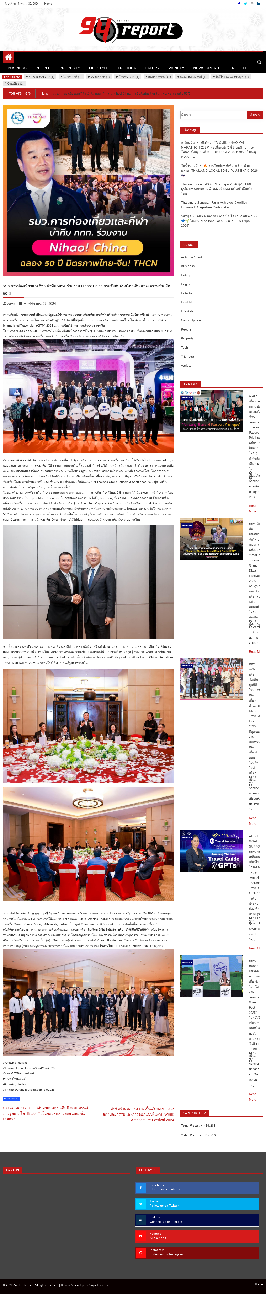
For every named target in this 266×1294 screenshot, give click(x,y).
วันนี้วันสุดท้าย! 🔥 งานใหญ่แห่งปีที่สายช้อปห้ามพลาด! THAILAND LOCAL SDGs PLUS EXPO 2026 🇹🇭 (219, 170)
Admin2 (254, 481)
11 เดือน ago (255, 623)
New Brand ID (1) (41, 77)
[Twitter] (246, 3)
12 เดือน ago (252, 1055)
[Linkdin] (258, 3)
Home (48, 3)
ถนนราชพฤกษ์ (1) (159, 77)
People (43, 68)
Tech (184, 347)
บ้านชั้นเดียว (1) (129, 77)
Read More (256, 651)
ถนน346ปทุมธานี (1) (193, 77)
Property (69, 68)
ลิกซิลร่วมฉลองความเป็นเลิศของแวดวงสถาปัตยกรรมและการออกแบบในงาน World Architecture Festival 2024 (138, 1114)
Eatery (152, 68)
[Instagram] (252, 3)
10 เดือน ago (255, 474)
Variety (176, 68)
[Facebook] (239, 3)
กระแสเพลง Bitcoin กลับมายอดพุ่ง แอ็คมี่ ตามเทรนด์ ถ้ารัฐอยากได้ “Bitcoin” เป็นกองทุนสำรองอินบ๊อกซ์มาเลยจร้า (45, 1113)
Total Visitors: (192, 1135)
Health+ (187, 302)
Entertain (187, 293)
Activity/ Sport (191, 257)
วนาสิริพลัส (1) (100, 77)
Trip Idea (127, 68)
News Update (206, 68)
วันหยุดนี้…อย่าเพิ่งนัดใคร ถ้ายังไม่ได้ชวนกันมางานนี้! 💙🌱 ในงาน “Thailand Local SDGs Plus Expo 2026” (219, 220)
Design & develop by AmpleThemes (84, 1285)
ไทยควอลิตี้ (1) (72, 77)
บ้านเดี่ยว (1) (15, 83)
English (237, 68)
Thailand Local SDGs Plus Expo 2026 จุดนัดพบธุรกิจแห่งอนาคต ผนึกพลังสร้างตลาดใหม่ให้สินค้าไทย (216, 188)
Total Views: (191, 1125)
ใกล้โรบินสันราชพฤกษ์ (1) (232, 77)
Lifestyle (99, 68)
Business (17, 68)
